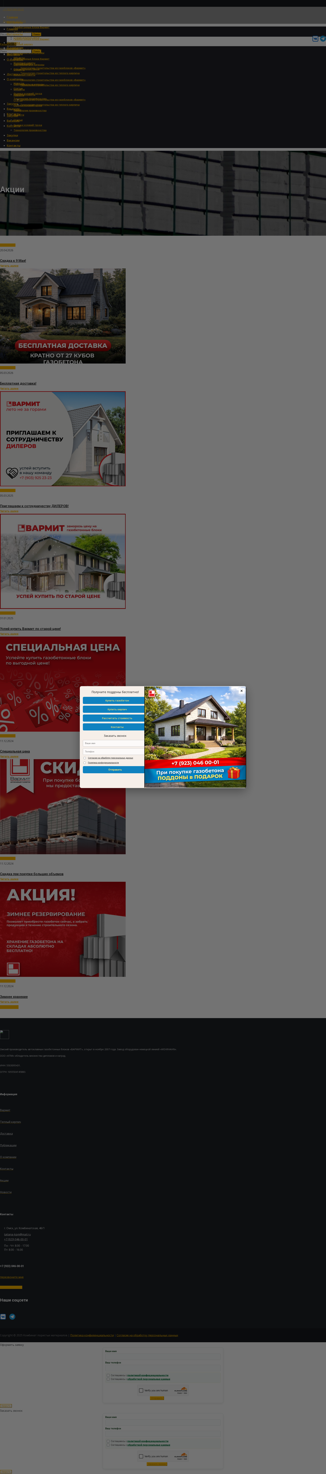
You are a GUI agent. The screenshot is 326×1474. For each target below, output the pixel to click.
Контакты (117, 727)
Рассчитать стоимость (117, 718)
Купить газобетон (117, 700)
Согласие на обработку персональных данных (110, 758)
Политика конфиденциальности (103, 763)
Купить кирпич (117, 709)
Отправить (115, 769)
